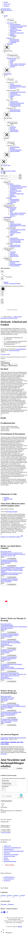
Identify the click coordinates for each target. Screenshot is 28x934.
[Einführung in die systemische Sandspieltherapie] (14, 665)
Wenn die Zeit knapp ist (6, 678)
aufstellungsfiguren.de (9, 877)
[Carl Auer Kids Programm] (6, 10)
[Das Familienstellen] (9, 560)
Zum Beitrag (4, 753)
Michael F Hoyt (5, 674)
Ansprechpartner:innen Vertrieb (17, 229)
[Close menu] (7, 47)
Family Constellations (6, 581)
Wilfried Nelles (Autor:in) (7, 699)
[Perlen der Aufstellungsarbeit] (11, 712)
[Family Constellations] (9, 578)
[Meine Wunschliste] (2, 173)
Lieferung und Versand (9, 856)
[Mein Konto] (2, 169)
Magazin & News (8, 206)
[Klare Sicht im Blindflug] (10, 704)
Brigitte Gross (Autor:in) (19, 554)
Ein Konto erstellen (11, 171)
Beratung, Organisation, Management (16, 191)
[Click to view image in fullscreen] (24, 286)
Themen (6, 15)
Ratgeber (12, 195)
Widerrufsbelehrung (8, 849)
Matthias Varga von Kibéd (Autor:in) (16, 706)
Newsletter (6, 6)
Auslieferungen (14, 231)
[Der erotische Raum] (9, 657)
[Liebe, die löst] (7, 697)
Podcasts (12, 210)
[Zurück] (2, 292)
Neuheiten (9, 198)
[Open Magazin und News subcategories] (18, 57)
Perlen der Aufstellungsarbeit (8, 715)
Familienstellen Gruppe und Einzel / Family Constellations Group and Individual (11, 573)
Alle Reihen (13, 252)
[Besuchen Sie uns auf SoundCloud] (1, 912)
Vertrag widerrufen (9, 865)
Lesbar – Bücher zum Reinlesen (18, 213)
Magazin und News (11, 207)
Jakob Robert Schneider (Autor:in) (9, 318)
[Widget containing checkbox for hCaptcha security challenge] (12, 796)
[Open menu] (2, 12)
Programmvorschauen (15, 232)
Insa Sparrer (4, 706)
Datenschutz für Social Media (11, 854)
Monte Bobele (13, 674)
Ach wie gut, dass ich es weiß (8, 555)
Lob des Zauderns (5, 652)
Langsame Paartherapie (6, 636)
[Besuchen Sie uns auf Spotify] (4, 912)
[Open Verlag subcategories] (11, 125)
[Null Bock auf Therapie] (10, 641)
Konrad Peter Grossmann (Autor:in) (9, 635)
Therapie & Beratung (15, 185)
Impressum (6, 859)
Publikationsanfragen (15, 245)
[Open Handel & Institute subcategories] (17, 90)
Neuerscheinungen (14, 199)
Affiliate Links (7, 846)
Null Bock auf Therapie (6, 645)
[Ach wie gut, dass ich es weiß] (11, 552)
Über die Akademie (15, 265)
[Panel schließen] (2, 279)
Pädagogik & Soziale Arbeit (17, 193)
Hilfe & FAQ (7, 4)
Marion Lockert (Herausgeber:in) (9, 713)
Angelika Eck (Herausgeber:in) (8, 658)
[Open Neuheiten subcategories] (13, 37)
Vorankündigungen (14, 200)
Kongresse (12, 262)
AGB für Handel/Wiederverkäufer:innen (14, 851)
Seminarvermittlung (15, 261)
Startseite (6, 282)
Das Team (12, 253)
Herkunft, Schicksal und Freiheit (12, 283)
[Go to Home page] (5, 165)
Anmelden (3, 171)
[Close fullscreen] (2, 300)
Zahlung (6, 858)
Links (11, 235)
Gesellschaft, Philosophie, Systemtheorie (16, 188)
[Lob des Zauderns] (8, 649)
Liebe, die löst (4, 700)
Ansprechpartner (14, 238)
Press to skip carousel (6, 551)
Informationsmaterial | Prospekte (18, 225)
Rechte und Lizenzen (15, 246)
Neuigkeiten (13, 209)
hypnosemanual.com (9, 878)
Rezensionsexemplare (15, 241)
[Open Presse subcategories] (11, 99)
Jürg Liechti (4, 642)
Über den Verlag (8, 249)
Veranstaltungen (8, 73)
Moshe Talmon (8, 675)
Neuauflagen (13, 202)
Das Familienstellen (5, 563)
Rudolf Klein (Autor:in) (6, 651)
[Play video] (3, 289)
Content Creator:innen (15, 242)
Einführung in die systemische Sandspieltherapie (12, 668)
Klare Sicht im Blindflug (7, 707)
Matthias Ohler (4, 739)
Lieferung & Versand (5, 354)
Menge (2, 361)
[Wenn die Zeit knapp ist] (10, 673)
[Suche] (20, 175)
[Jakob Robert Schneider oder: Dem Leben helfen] (13, 737)
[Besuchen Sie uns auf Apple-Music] (7, 912)
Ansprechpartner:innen (15, 224)
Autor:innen (10, 203)
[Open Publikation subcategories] (14, 108)
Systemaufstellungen (21, 349)
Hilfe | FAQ (13, 227)
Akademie (6, 258)
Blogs (11, 211)
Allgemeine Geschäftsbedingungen (12, 847)
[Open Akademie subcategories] (13, 145)
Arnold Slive (20, 674)
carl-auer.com (7, 880)
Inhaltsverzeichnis (8, 498)
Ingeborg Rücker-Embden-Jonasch (9, 626)
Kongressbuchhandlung (16, 264)
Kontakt (6, 2)
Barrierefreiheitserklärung (10, 861)
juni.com (20, 926)
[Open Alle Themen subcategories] (15, 22)
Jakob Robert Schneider (11, 511)
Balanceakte (4, 629)
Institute (12, 234)
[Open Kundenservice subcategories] (16, 82)
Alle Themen (10, 183)
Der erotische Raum (5, 659)
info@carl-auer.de (6, 832)
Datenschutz (7, 852)
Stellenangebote (14, 254)
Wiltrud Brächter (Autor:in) (7, 667)
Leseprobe (6, 497)
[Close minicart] (2, 271)
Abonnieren (19, 768)
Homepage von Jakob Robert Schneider (11, 536)
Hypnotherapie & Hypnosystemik (18, 186)
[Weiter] (2, 295)
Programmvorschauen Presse (17, 239)
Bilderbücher (13, 196)
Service (6, 219)
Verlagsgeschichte (14, 256)
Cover (5, 500)
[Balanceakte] (7, 625)
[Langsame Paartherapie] (10, 634)
